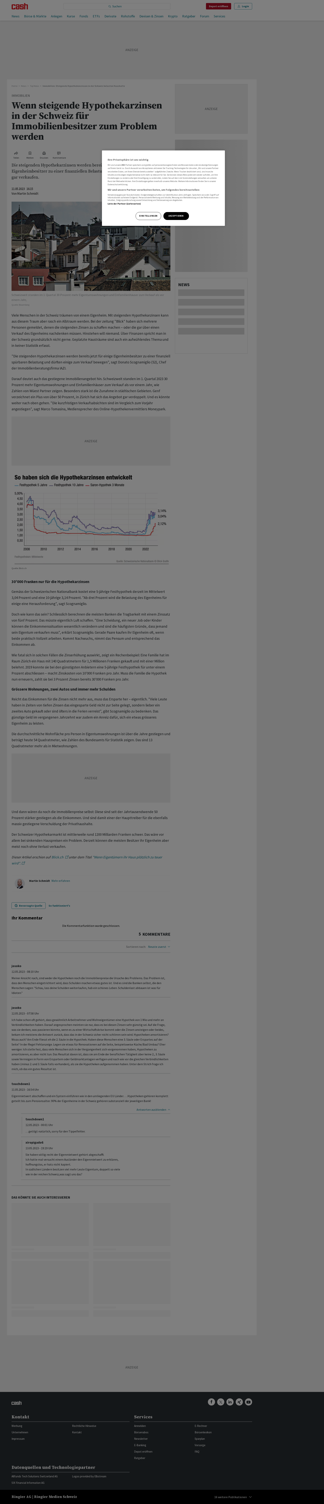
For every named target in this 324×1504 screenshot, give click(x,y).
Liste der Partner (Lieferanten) (124, 203)
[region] (163, 188)
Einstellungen (148, 216)
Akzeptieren (176, 216)
